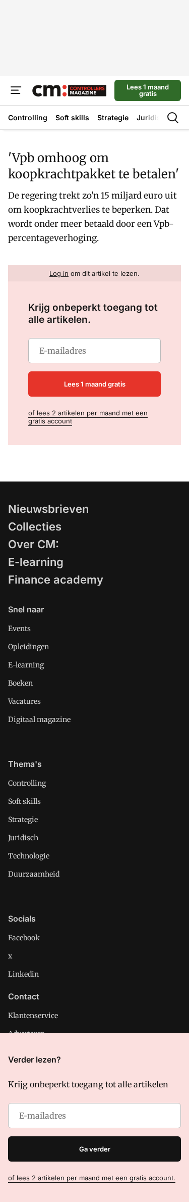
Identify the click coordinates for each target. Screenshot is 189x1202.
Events (19, 628)
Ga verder (94, 1149)
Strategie (23, 819)
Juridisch (23, 837)
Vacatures (24, 701)
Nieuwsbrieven (48, 508)
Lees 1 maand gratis (148, 90)
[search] (173, 118)
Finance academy (55, 579)
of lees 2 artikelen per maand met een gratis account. (91, 1178)
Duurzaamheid (33, 874)
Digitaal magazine (39, 719)
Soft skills (24, 801)
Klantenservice (33, 1015)
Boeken (20, 683)
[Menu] (16, 90)
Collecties (34, 526)
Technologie (28, 855)
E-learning (36, 561)
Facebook (24, 937)
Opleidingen (28, 646)
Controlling (27, 783)
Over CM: (33, 544)
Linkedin (23, 974)
